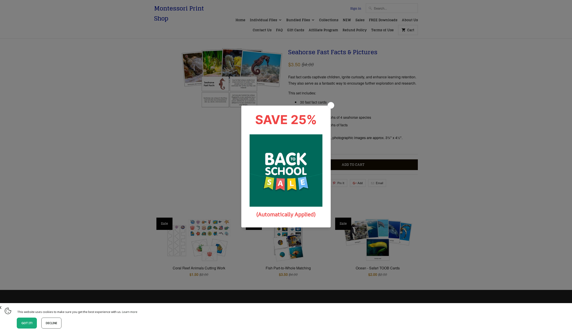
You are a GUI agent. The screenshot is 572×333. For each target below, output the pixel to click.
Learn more (129, 312)
